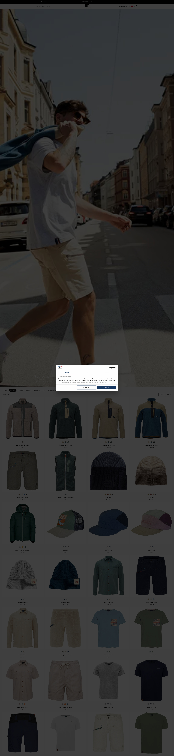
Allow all (106, 387)
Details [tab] (87, 372)
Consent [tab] (67, 372)
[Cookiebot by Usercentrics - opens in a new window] (110, 368)
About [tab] (107, 372)
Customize (86, 387)
